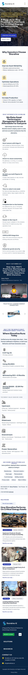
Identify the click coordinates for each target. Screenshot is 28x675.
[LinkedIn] (20, 634)
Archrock (11, 492)
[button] (3, 314)
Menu (24, 4)
